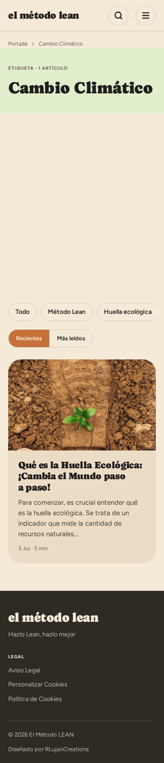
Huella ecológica (128, 312)
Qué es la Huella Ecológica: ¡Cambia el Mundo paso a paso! (80, 476)
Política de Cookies (35, 699)
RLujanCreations (67, 749)
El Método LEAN (43, 15)
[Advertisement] (82, 200)
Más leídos (71, 338)
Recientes (29, 338)
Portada (17, 44)
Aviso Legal (24, 670)
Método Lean (67, 312)
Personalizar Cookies (37, 684)
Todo (22, 312)
